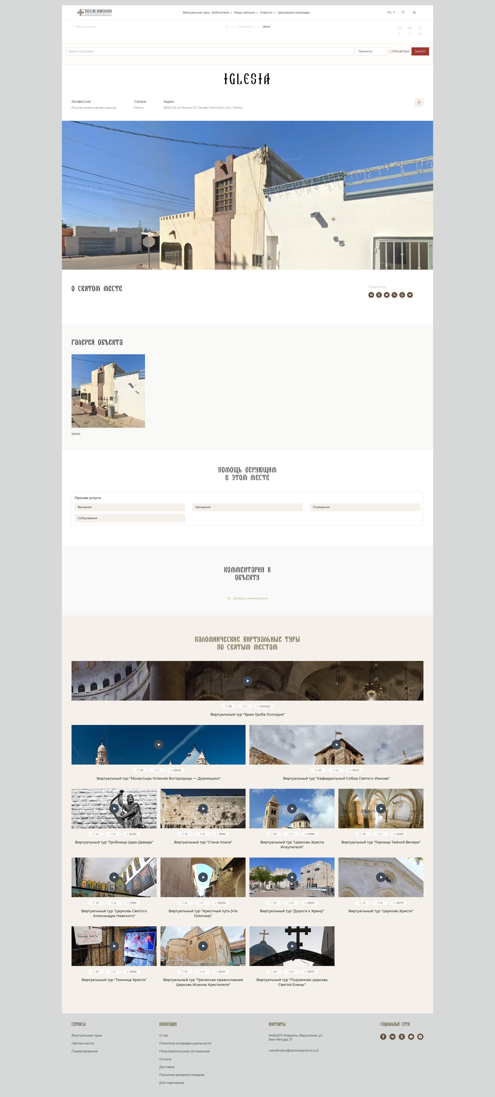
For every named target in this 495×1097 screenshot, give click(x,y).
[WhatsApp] (402, 295)
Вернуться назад (85, 26)
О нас (163, 1035)
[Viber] (394, 295)
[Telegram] (410, 295)
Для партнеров (171, 1083)
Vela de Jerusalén (94, 12)
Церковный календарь (293, 12)
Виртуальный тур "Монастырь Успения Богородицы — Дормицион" (159, 778)
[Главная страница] (227, 26)
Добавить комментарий (249, 598)
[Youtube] (411, 1037)
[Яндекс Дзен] (420, 1037)
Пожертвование (85, 1051)
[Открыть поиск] (403, 12)
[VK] (392, 1037)
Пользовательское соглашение (184, 1051)
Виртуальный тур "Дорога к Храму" (292, 911)
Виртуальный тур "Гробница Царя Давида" (114, 842)
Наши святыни (244, 12)
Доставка (166, 1067)
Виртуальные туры (196, 12)
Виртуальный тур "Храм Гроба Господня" (247, 714)
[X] (387, 295)
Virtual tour (400, 51)
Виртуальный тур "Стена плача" (203, 842)
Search (420, 51)
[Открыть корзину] (383, 12)
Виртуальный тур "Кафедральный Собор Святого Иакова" (336, 778)
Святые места (83, 1043)
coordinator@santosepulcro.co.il (293, 1050)
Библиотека (220, 12)
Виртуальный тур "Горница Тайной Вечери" (381, 842)
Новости (266, 12)
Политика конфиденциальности (185, 1043)
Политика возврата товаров (181, 1075)
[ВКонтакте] (371, 295)
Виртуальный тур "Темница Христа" (114, 980)
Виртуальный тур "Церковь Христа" (380, 911)
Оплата (165, 1059)
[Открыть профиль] (414, 12)
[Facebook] (383, 1037)
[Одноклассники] (379, 295)
